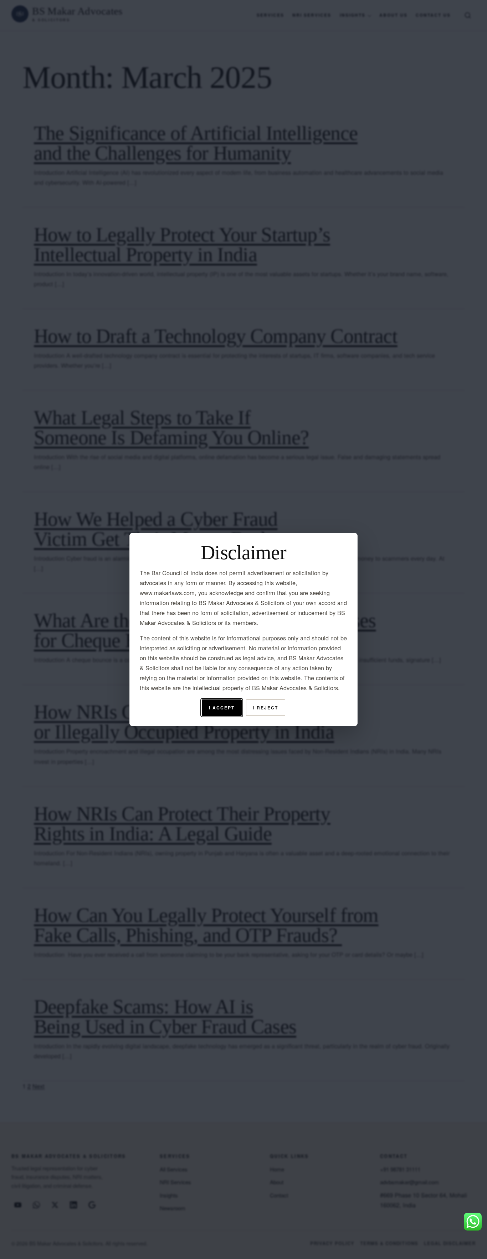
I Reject (265, 707)
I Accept (221, 707)
